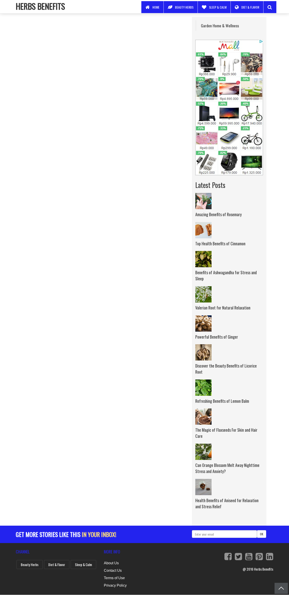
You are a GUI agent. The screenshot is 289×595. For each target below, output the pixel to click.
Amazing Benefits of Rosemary (218, 214)
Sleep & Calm (217, 7)
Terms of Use (114, 578)
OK (261, 534)
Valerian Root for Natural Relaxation (222, 308)
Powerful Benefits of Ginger (216, 337)
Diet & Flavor (250, 7)
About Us (111, 563)
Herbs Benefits (40, 6)
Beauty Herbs (184, 7)
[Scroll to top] (281, 588)
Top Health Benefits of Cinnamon (220, 243)
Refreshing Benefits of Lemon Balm (222, 401)
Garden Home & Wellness (220, 25)
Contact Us (113, 570)
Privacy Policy (115, 585)
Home (155, 7)
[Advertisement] (98, 48)
